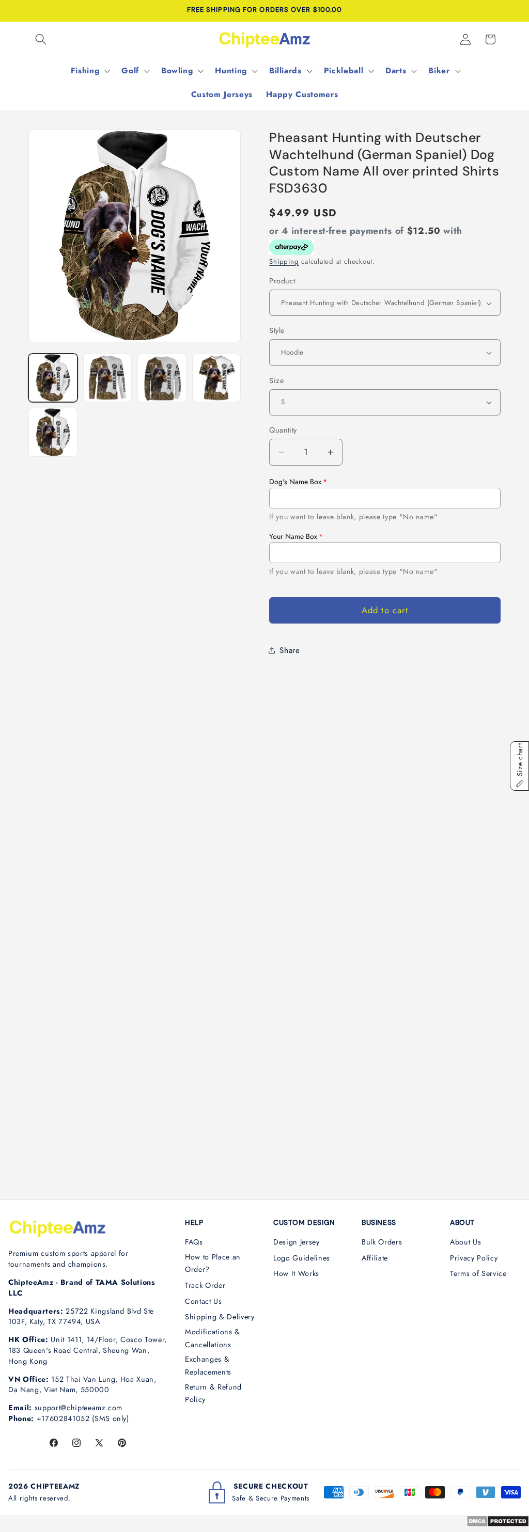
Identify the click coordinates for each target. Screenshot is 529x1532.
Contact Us (203, 1301)
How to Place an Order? (213, 1263)
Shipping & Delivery (220, 1317)
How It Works (296, 1273)
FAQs (194, 1242)
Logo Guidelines (301, 1258)
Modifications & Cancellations (212, 1338)
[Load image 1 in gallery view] (52, 378)
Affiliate (375, 1258)
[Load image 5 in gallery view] (52, 432)
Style (276, 330)
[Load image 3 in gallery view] (161, 378)
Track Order (205, 1285)
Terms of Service (478, 1273)
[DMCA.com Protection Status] (497, 1524)
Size (276, 380)
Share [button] (289, 650)
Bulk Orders (382, 1242)
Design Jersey (296, 1242)
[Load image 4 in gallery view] (216, 378)
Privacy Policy (473, 1258)
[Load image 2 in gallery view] (107, 378)
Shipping (284, 261)
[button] (40, 39)
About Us (465, 1242)
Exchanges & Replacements (208, 1365)
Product (282, 281)
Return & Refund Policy (213, 1393)
